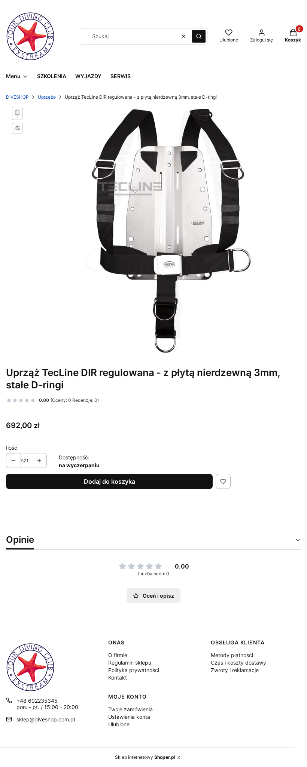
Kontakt (117, 677)
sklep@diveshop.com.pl (45, 719)
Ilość (11, 447)
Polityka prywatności (133, 670)
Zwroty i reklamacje (235, 670)
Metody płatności (232, 655)
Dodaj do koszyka (109, 481)
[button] (199, 36)
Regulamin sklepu (129, 662)
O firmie (117, 655)
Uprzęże (47, 97)
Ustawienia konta (129, 717)
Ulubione (119, 724)
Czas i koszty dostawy (238, 662)
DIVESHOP (17, 97)
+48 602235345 (37, 700)
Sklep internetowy (145, 757)
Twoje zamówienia (130, 709)
